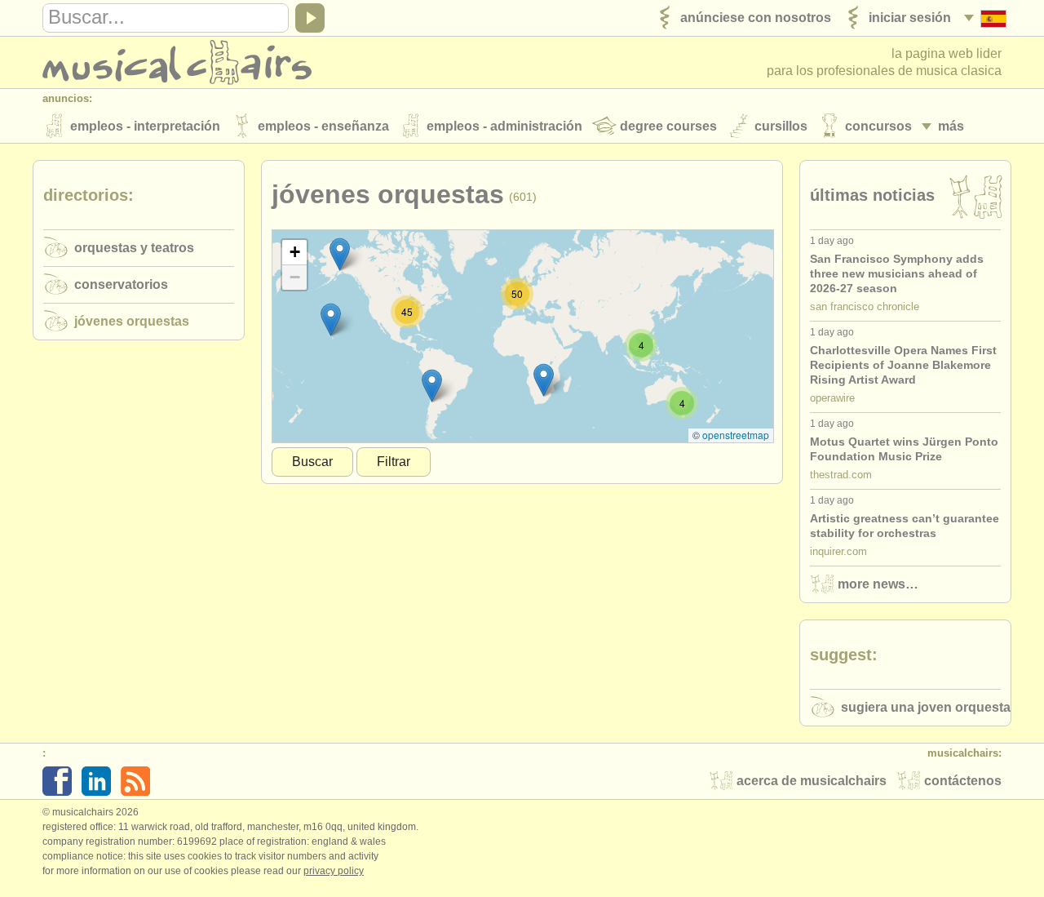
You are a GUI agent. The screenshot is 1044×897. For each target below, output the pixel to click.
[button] (432, 385)
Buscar (312, 461)
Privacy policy (333, 871)
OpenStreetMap (735, 435)
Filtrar (393, 461)
